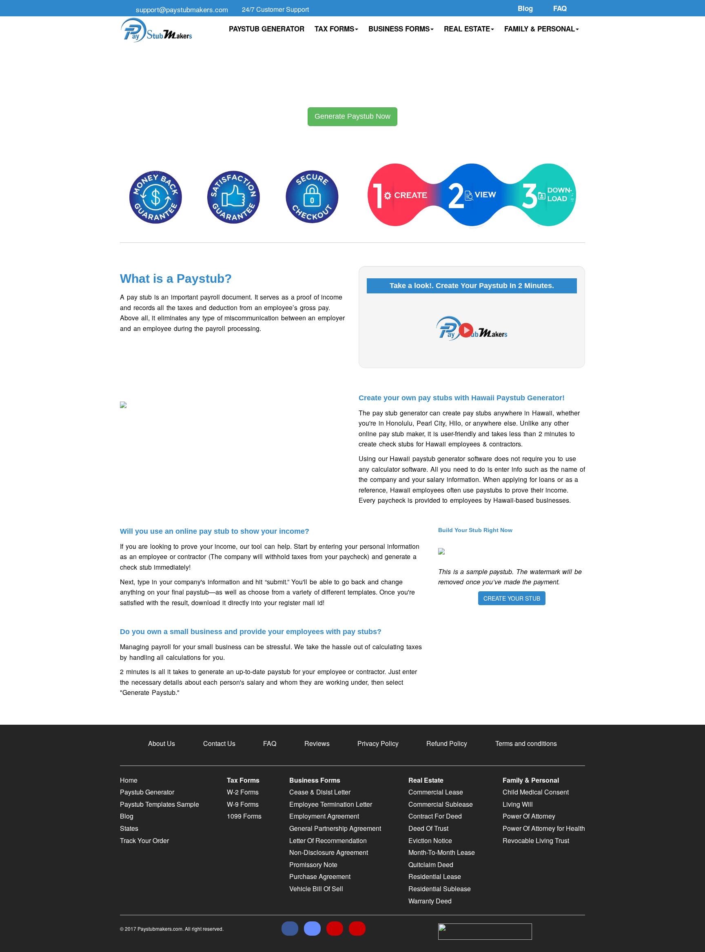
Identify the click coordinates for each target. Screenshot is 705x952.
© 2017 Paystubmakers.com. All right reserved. (172, 928)
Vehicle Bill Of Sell (316, 888)
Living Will (518, 804)
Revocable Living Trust (536, 840)
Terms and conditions (526, 743)
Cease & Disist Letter (319, 792)
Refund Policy (446, 743)
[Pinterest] (334, 928)
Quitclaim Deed (430, 864)
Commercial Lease (435, 792)
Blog (126, 816)
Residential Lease (434, 876)
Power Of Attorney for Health (544, 828)
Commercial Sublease (440, 804)
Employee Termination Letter (330, 804)
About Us (161, 743)
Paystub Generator (147, 792)
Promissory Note (313, 864)
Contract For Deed (435, 816)
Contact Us (219, 743)
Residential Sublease (439, 888)
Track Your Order (144, 840)
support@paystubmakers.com (182, 9)
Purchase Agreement (319, 876)
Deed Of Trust (428, 828)
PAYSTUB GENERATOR (266, 28)
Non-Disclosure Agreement (328, 852)
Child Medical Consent (536, 792)
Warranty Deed (430, 900)
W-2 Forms (243, 792)
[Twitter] (312, 928)
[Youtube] (357, 928)
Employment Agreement (324, 816)
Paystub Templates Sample (159, 804)
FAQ (269, 743)
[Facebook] (289, 928)
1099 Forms (244, 816)
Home (128, 780)
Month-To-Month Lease (441, 852)
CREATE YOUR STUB (511, 598)
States (129, 828)
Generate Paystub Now (352, 116)
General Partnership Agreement (335, 828)
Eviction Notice (430, 840)
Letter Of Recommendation (328, 840)
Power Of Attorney (529, 816)
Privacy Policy (378, 743)
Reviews (317, 743)
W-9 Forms (243, 804)
